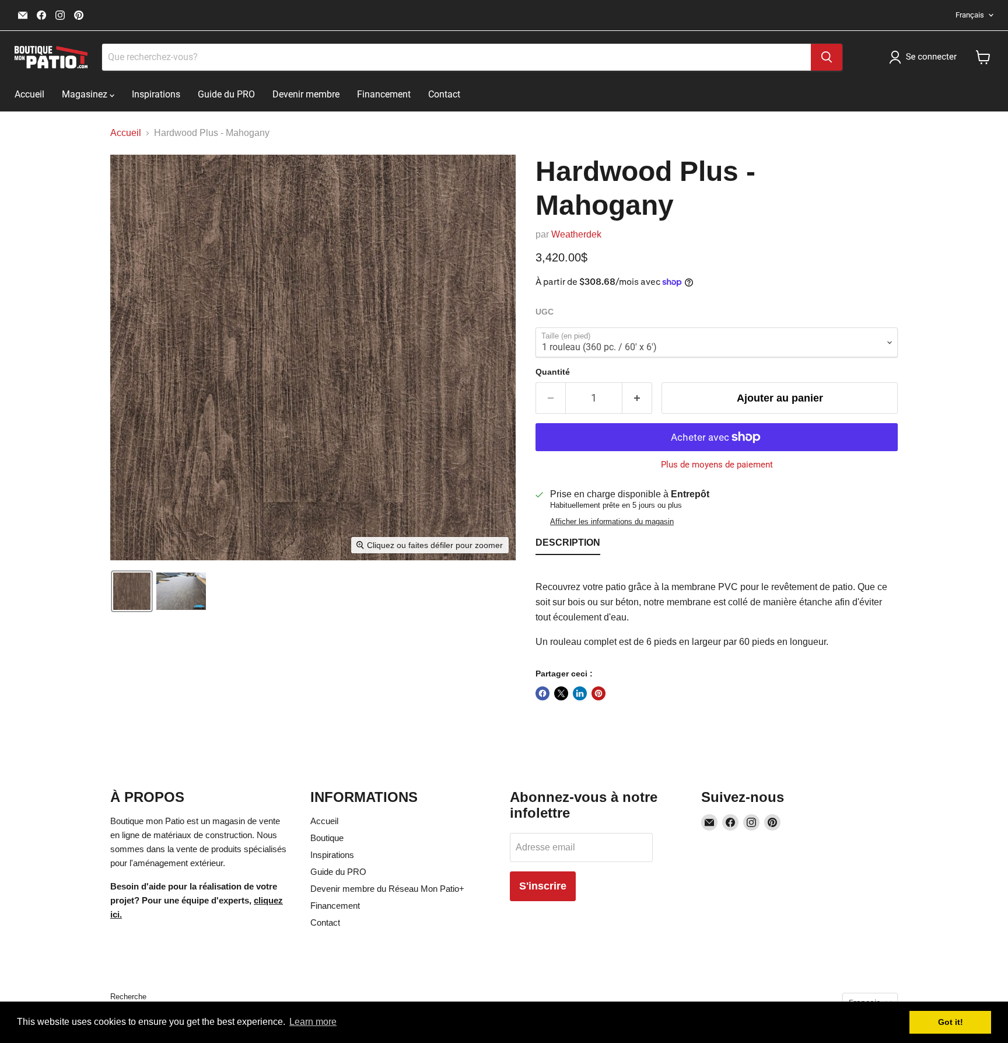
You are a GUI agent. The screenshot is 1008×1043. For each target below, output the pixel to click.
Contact (444, 94)
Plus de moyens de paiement (717, 465)
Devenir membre (306, 94)
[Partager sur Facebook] (543, 693)
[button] (925, 57)
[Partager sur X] (561, 693)
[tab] (568, 545)
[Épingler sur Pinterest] (599, 693)
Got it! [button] (950, 1022)
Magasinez (86, 94)
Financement (384, 94)
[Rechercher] (826, 57)
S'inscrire (542, 886)
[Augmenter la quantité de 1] (637, 398)
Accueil (29, 94)
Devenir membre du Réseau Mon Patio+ (387, 889)
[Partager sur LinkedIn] (580, 693)
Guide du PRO (226, 94)
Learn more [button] (313, 1022)
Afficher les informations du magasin (612, 522)
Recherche (128, 996)
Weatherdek (576, 234)
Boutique (327, 838)
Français (970, 15)
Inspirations (156, 94)
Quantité (553, 371)
